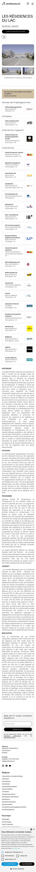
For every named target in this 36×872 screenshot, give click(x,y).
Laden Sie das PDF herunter (15, 31)
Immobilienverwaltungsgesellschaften (14, 807)
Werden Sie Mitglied (10, 95)
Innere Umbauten (7, 824)
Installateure (6, 799)
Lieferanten (5, 779)
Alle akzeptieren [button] (10, 864)
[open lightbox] (18, 55)
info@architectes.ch (8, 761)
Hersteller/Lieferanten (9, 802)
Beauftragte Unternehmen (10, 797)
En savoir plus (16, 848)
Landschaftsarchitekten (9, 786)
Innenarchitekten (7, 789)
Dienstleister (6, 784)
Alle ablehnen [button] (27, 864)
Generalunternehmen (8, 794)
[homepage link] (11, 3)
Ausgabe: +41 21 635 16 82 (10, 759)
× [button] (34, 829)
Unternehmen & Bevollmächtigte (12, 776)
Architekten (5, 791)
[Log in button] (28, 3)
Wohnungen (5, 819)
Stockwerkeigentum (8, 809)
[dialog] (18, 849)
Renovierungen (6, 822)
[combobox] (31, 829)
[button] (5, 55)
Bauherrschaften (7, 804)
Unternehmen (6, 781)
